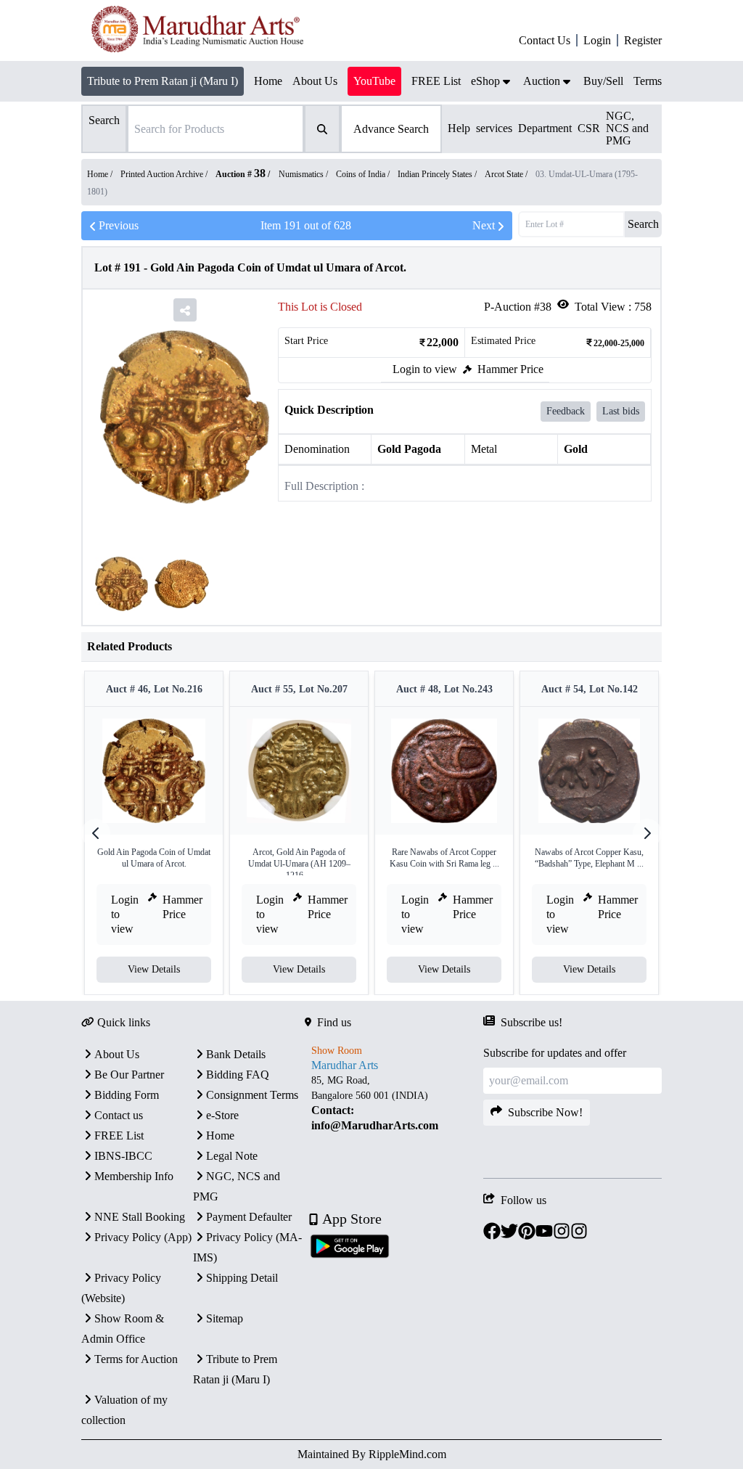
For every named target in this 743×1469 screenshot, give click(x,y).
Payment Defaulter (249, 1217)
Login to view (425, 369)
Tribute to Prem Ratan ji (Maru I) (162, 81)
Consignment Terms (252, 1095)
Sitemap (224, 1318)
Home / (101, 174)
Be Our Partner (129, 1074)
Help (459, 128)
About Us (116, 1054)
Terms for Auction (136, 1359)
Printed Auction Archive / (165, 174)
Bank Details (236, 1054)
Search (643, 224)
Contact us (118, 1115)
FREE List (119, 1135)
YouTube (374, 81)
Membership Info (133, 1176)
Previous (119, 225)
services (494, 128)
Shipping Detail (242, 1278)
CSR (589, 128)
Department (545, 128)
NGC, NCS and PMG (627, 128)
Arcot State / (507, 174)
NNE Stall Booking (139, 1217)
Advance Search (391, 129)
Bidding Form (126, 1095)
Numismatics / (304, 174)
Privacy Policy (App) (143, 1237)
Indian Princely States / (438, 174)
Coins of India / (364, 174)
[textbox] (394, 1103)
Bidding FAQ (237, 1074)
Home (220, 1135)
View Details (154, 969)
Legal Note (232, 1156)
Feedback (565, 411)
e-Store (222, 1115)
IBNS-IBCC (123, 1156)
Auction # (240, 174)
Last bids (620, 411)
